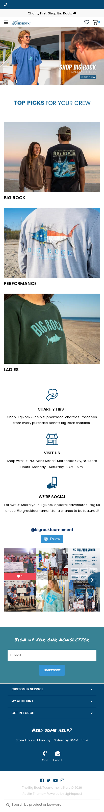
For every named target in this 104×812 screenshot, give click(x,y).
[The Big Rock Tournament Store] (21, 22)
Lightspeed (73, 793)
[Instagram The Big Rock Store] (62, 780)
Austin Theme (32, 793)
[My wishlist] (86, 21)
